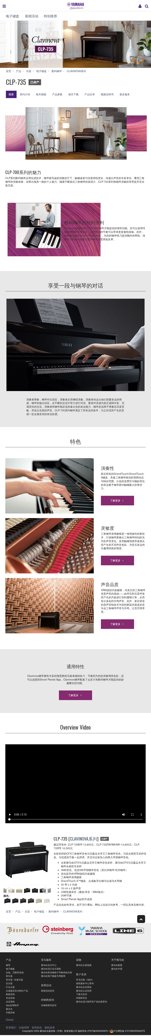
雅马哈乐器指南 (84, 964)
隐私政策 (50, 1027)
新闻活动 (31, 15)
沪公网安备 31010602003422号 (129, 1030)
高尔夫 (9, 1008)
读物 (78, 960)
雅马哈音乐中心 (49, 964)
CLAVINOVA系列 (83, 838)
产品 (8, 960)
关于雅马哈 (117, 960)
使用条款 (37, 1027)
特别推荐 (50, 15)
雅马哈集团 (116, 964)
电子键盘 (12, 15)
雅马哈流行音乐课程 (51, 968)
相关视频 (41, 94)
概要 (11, 94)
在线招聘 (24, 1027)
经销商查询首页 (49, 1005)
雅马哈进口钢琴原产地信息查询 (91, 1001)
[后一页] (48, 890)
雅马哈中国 (116, 968)
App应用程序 (12, 1005)
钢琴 (8, 964)
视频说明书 (107, 94)
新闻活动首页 (47, 990)
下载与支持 (81, 994)
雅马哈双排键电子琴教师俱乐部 (56, 972)
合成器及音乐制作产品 (17, 990)
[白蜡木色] (39, 901)
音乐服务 (46, 960)
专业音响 (10, 997)
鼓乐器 (9, 975)
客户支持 (81, 974)
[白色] (46, 901)
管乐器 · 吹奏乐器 (14, 979)
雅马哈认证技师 (84, 990)
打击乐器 (10, 986)
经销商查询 (47, 1000)
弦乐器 (9, 983)
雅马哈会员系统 (84, 986)
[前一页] (6, 890)
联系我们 (11, 1027)
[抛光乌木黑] (7, 901)
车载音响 (10, 1012)
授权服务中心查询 (85, 983)
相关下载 (73, 94)
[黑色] (15, 901)
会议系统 (10, 1001)
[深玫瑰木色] (23, 901)
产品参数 (57, 94)
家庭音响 (10, 994)
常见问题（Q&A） (85, 979)
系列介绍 (25, 94)
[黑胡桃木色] (31, 901)
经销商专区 (81, 997)
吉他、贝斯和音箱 (15, 972)
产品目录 (90, 94)
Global (9, 1019)
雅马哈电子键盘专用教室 (53, 975)
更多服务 (125, 94)
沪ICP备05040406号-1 (98, 1030)
